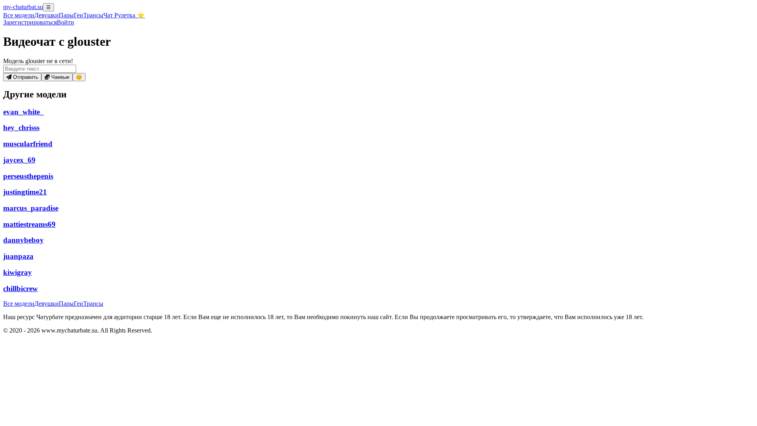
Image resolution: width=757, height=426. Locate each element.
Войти (65, 22)
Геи (78, 15)
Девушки (46, 15)
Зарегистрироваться (30, 22)
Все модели (18, 303)
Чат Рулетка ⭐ (124, 15)
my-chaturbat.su (23, 7)
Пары (66, 15)
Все (18, 15)
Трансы (93, 15)
